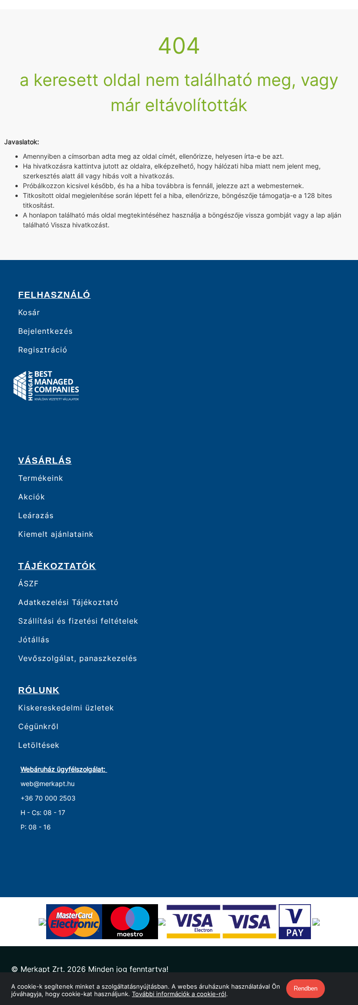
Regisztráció (43, 349)
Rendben (305, 988)
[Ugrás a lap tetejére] (329, 948)
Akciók (31, 496)
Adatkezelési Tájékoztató (68, 602)
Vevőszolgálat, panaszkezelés (77, 658)
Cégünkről (38, 726)
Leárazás (36, 515)
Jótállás (33, 639)
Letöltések (39, 745)
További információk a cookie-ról (179, 994)
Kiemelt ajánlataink (56, 534)
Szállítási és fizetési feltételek (78, 621)
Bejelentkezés (45, 331)
